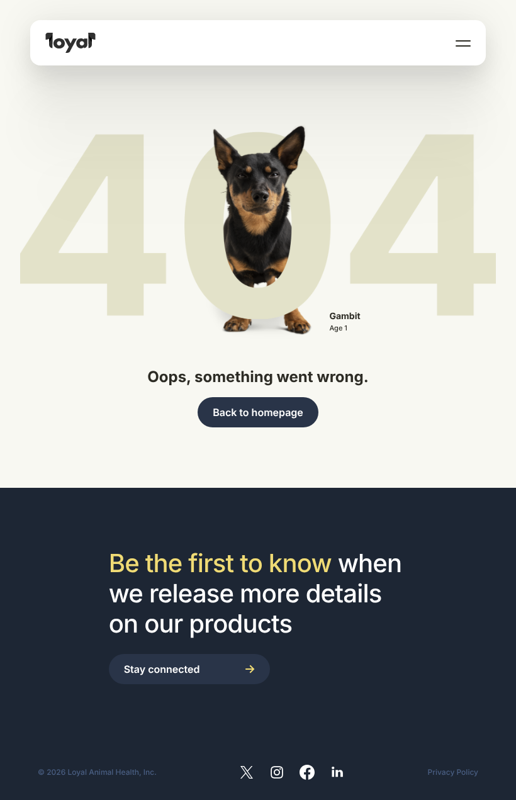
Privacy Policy (453, 772)
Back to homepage (258, 412)
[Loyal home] (70, 42)
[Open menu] (463, 42)
